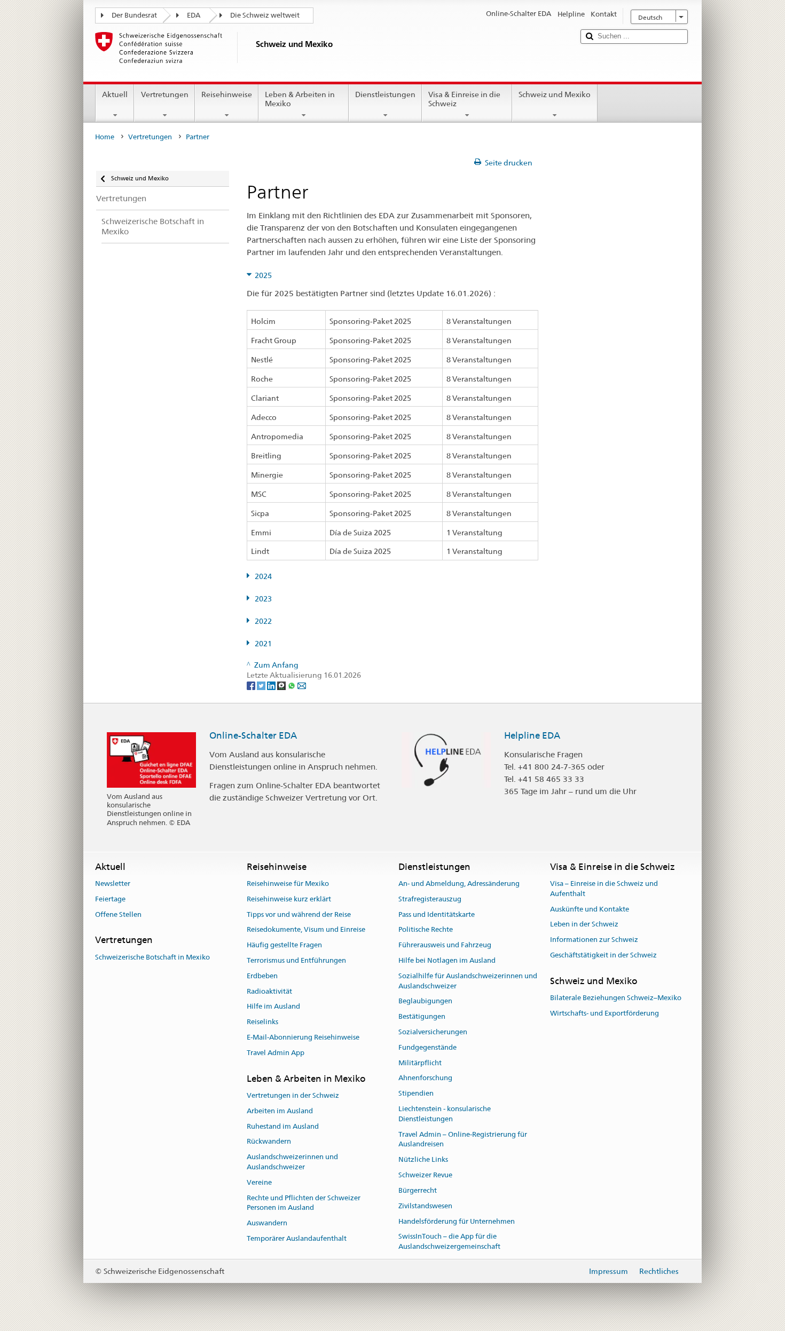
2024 (263, 576)
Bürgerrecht (417, 1190)
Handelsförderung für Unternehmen (456, 1221)
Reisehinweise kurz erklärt (289, 899)
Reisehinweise (226, 94)
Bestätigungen (421, 1016)
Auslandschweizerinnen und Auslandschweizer (292, 1162)
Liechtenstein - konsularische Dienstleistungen (444, 1114)
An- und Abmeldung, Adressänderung (459, 884)
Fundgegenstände (427, 1047)
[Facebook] (252, 685)
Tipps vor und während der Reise (299, 914)
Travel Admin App (275, 1053)
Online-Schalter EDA (253, 735)
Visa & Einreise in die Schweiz (464, 99)
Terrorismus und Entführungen (296, 960)
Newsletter (112, 884)
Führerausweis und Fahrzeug (444, 945)
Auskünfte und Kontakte (589, 909)
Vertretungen (165, 94)
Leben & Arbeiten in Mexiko (300, 99)
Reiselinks (262, 1022)
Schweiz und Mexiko (555, 94)
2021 (263, 643)
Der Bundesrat (134, 15)
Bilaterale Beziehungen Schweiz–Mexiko (615, 998)
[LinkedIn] (272, 685)
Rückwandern (269, 1142)
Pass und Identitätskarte (436, 914)
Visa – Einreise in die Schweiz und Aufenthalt (604, 889)
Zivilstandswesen (425, 1206)
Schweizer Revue (425, 1175)
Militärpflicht (420, 1063)
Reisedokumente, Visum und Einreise (306, 930)
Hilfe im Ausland (273, 1007)
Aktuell (115, 94)
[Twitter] (262, 685)
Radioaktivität (269, 991)
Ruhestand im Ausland (283, 1126)
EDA (193, 15)
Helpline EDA (532, 735)
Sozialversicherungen (432, 1032)
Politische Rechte (425, 930)
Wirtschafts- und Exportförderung (604, 1013)
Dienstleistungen (385, 94)
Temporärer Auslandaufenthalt (297, 1238)
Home (104, 137)
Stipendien (416, 1094)
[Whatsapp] (292, 685)
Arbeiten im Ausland (280, 1111)
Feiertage (110, 899)
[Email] (301, 685)
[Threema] (282, 685)
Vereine (259, 1182)
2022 (263, 621)
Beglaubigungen (425, 1001)
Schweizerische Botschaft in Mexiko (152, 957)
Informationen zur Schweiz (594, 940)
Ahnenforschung (425, 1078)
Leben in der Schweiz (584, 925)
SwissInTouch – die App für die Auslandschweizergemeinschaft (449, 1242)
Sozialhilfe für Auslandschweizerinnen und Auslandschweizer (467, 981)
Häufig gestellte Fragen (284, 945)
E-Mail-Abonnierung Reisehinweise (303, 1037)
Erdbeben (262, 976)
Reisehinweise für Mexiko (288, 884)
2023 (263, 599)
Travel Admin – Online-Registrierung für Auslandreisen (462, 1139)
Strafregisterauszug (429, 899)
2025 (263, 275)
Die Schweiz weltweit (265, 15)
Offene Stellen (118, 914)
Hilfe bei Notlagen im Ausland (447, 960)
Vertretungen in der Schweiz (293, 1095)
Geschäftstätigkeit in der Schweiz (603, 955)
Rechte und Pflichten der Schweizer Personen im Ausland (303, 1203)
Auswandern (267, 1223)
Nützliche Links (423, 1160)
